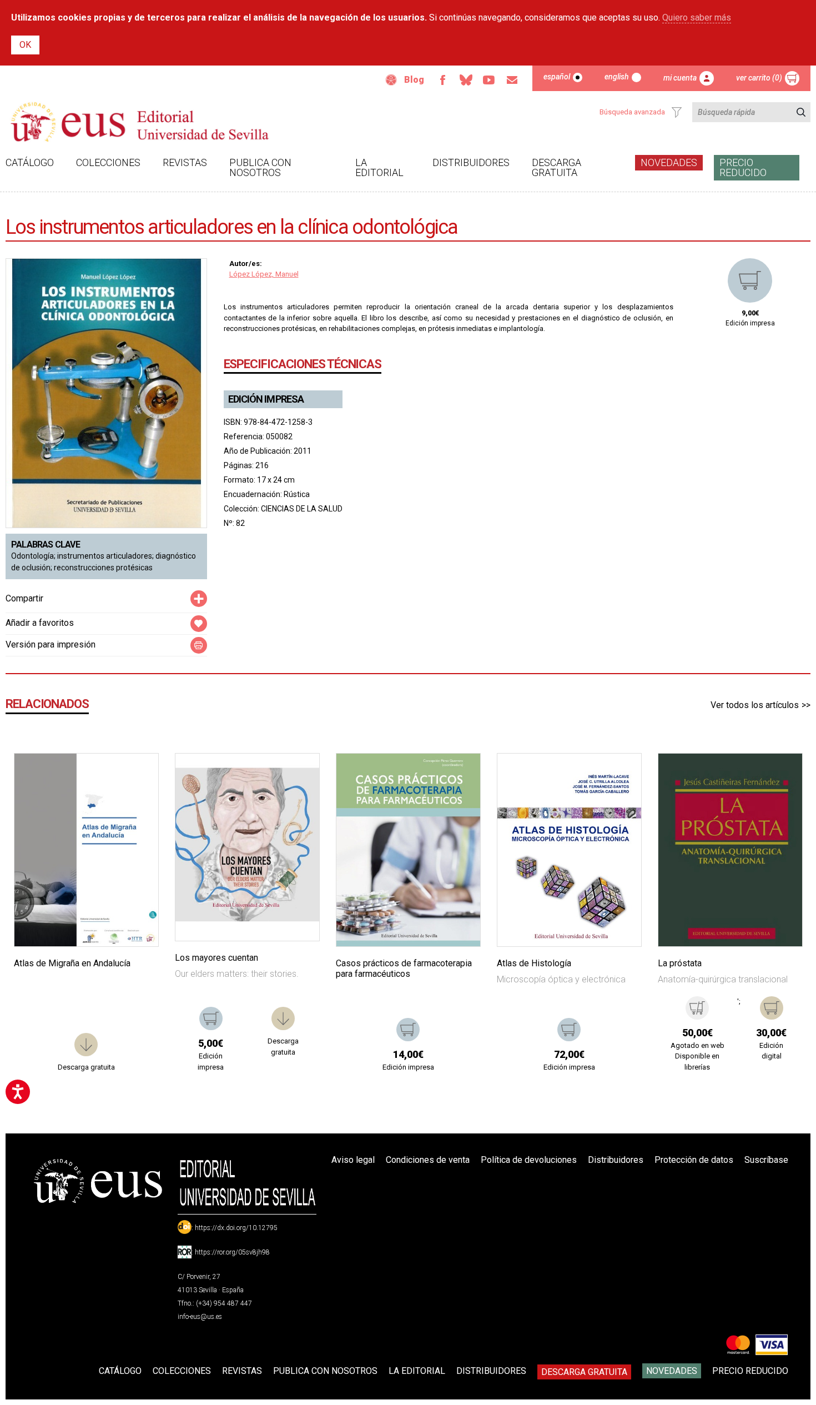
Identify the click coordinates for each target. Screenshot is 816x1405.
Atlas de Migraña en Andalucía (72, 963)
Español (556, 76)
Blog (414, 79)
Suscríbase (766, 1160)
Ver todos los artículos (755, 705)
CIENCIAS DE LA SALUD (301, 508)
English (617, 76)
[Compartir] (198, 598)
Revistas (185, 162)
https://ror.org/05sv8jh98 (232, 1252)
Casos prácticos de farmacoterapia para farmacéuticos (404, 968)
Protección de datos (693, 1160)
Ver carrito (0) (759, 77)
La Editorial (379, 167)
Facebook (442, 80)
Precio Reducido (743, 167)
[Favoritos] (136, 776)
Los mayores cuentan (216, 957)
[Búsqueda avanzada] (677, 112)
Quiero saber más (696, 17)
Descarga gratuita (556, 167)
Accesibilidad (391, 80)
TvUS (489, 80)
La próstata (680, 963)
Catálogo (30, 162)
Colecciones (108, 162)
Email (512, 80)
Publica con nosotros (260, 167)
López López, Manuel (264, 274)
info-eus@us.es (200, 1317)
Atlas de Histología (534, 963)
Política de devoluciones (529, 1160)
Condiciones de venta (428, 1160)
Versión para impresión (50, 644)
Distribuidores (471, 162)
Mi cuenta (680, 77)
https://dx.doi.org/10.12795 (236, 1228)
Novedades (669, 162)
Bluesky (466, 80)
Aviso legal (353, 1160)
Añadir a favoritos (40, 623)
